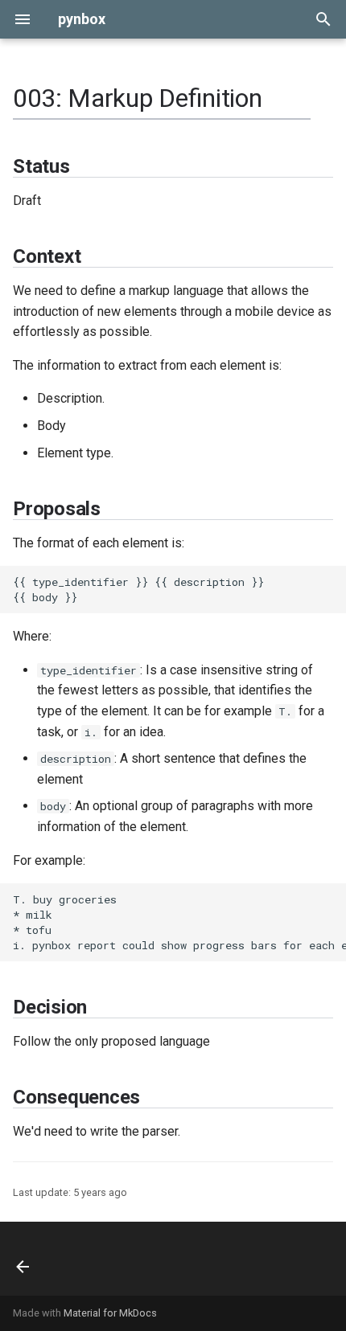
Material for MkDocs (110, 1313)
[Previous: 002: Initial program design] (24, 1258)
